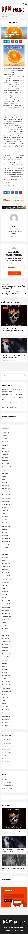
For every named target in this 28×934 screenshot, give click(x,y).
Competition (7, 743)
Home (2, 14)
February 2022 (6, 601)
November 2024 (6, 498)
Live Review (7, 752)
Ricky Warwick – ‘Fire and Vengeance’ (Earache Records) (13, 330)
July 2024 (5, 510)
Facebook (6, 182)
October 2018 (6, 725)
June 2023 (5, 551)
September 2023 (7, 541)
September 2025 (7, 467)
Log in (5, 779)
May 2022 (5, 591)
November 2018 (6, 722)
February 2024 (6, 526)
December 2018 (6, 719)
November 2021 (6, 610)
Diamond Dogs (10, 200)
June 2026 (5, 439)
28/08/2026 (7, 360)
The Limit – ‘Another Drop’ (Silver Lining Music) (13, 402)
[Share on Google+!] (12, 41)
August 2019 (5, 694)
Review (6, 14)
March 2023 (5, 560)
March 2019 (5, 710)
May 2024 (5, 516)
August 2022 (5, 582)
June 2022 (5, 588)
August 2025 (5, 470)
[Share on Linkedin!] (16, 41)
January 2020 (6, 678)
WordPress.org (8, 788)
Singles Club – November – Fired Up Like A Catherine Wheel (14, 293)
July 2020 (5, 660)
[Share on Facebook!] (5, 41)
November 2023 (6, 535)
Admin (14, 226)
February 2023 (6, 563)
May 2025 (5, 479)
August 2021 (5, 619)
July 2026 (5, 435)
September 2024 (7, 504)
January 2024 (6, 529)
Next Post (22, 290)
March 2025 (5, 485)
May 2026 (5, 442)
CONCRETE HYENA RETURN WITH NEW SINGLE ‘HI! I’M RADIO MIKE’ (12, 406)
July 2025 (5, 473)
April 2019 (5, 706)
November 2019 (6, 685)
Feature (6, 746)
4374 (17, 228)
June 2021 (5, 625)
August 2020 (5, 657)
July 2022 (5, 585)
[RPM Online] (12, 9)
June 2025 (5, 476)
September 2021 (7, 616)
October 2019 (6, 688)
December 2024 (6, 495)
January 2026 (6, 454)
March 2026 (5, 448)
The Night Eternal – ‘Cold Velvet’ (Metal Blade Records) (14, 357)
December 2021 (6, 607)
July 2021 (5, 622)
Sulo (15, 200)
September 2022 (7, 579)
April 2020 (5, 669)
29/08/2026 (7, 333)
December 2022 (6, 569)
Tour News (7, 761)
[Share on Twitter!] (8, 41)
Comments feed (8, 785)
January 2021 (6, 641)
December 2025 (6, 457)
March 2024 (5, 523)
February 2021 (6, 638)
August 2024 (5, 507)
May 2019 (5, 703)
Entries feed (7, 782)
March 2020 (5, 672)
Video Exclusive (8, 765)
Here (15, 179)
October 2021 (6, 613)
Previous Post (6, 284)
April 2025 (5, 482)
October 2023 (6, 538)
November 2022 (6, 572)
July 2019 (5, 697)
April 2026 (5, 445)
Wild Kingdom (20, 200)
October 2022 (6, 576)
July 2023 (5, 548)
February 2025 (6, 488)
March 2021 (5, 635)
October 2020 (6, 650)
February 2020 (6, 675)
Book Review (7, 740)
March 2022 (5, 597)
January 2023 (6, 566)
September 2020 (7, 653)
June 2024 (5, 513)
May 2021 (5, 629)
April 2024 (5, 520)
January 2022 (6, 604)
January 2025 (6, 492)
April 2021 (5, 632)
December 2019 (6, 682)
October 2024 (6, 501)
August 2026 (5, 432)
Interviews (7, 749)
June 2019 (5, 700)
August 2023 (5, 544)
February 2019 (6, 713)
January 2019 (6, 716)
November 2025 (6, 460)
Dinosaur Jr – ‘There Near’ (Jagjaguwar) (12, 394)
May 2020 (5, 666)
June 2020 (5, 663)
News (5, 755)
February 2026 (6, 451)
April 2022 (5, 594)
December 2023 (6, 532)
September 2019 (7, 691)
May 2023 (5, 554)
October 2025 (6, 463)
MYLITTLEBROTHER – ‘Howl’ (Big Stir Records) (13, 287)
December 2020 (6, 644)
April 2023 (5, 557)
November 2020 (6, 647)
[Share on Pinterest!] (20, 41)
